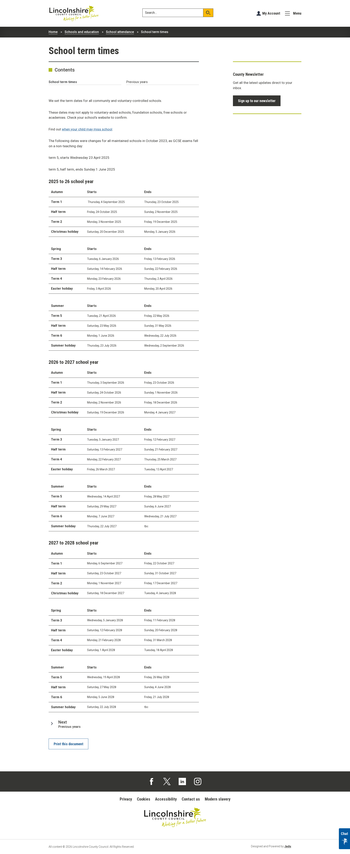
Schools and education (82, 32)
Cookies (143, 799)
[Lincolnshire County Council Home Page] (74, 13)
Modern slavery (217, 799)
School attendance (120, 32)
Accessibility (166, 799)
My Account (271, 13)
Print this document (68, 744)
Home (53, 32)
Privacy (126, 799)
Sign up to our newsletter (256, 101)
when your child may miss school (87, 129)
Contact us (191, 799)
